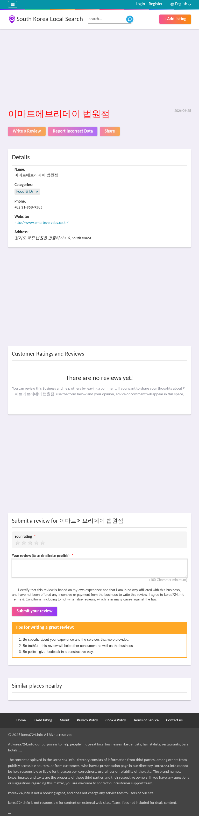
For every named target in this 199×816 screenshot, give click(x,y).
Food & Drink (27, 192)
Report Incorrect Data (73, 131)
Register (156, 4)
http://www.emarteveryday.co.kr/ (41, 223)
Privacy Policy (87, 720)
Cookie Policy (115, 720)
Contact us (174, 720)
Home (21, 720)
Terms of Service (146, 720)
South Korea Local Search (50, 19)
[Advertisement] (99, 69)
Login (140, 4)
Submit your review (35, 611)
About (64, 720)
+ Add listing (175, 19)
